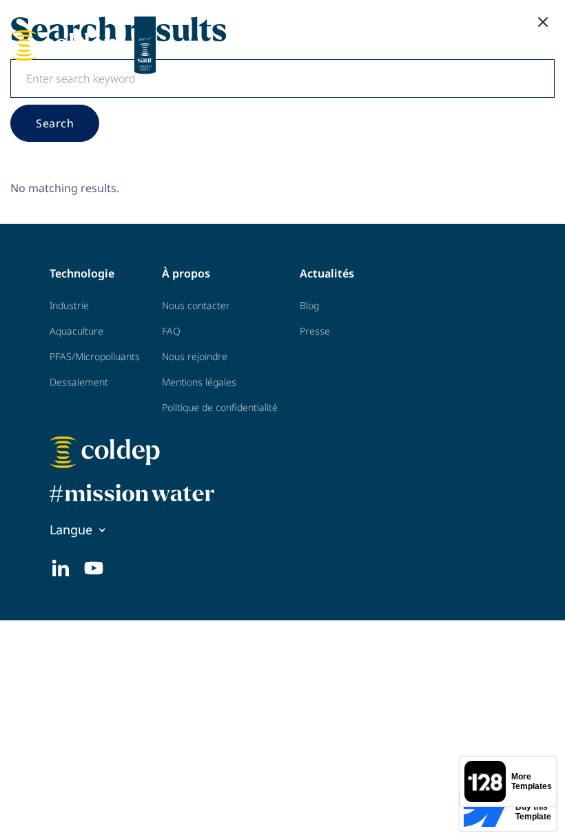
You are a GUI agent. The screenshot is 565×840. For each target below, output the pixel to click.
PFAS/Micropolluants (95, 356)
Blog (309, 305)
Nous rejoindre (194, 356)
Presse (315, 330)
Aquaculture (76, 330)
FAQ (171, 330)
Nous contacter (196, 305)
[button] (543, 22)
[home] (86, 45)
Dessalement (79, 381)
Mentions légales (199, 381)
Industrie (69, 305)
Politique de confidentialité (220, 407)
